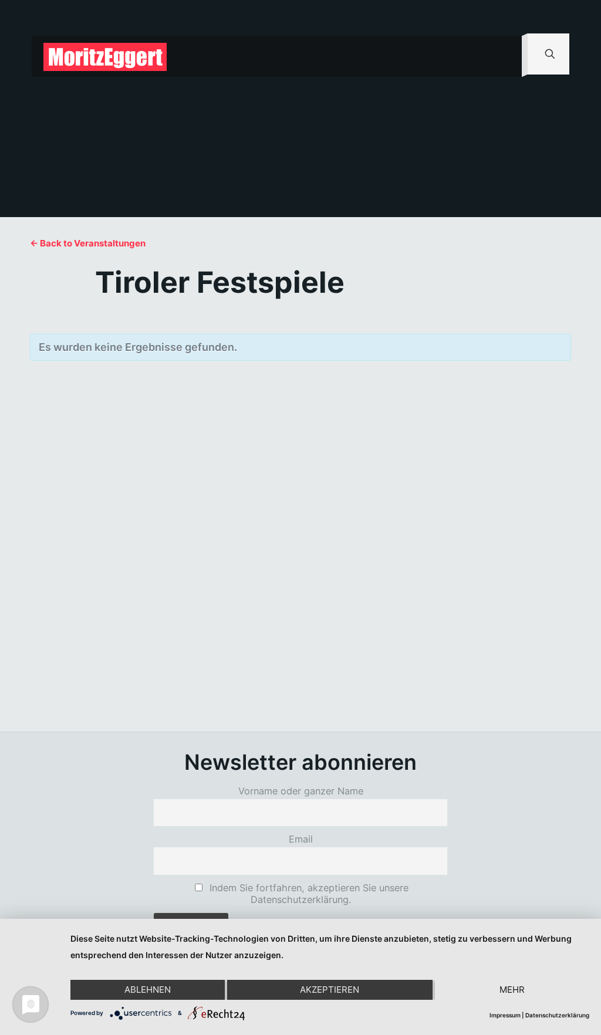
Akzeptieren (329, 989)
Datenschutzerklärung (557, 1015)
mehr (512, 989)
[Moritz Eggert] (105, 56)
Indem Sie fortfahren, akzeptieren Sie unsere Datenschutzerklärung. (307, 893)
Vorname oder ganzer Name (300, 791)
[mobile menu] (503, 56)
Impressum (505, 1015)
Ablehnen (147, 989)
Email (301, 839)
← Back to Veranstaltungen (88, 243)
